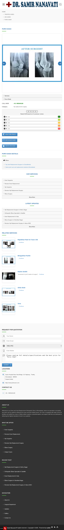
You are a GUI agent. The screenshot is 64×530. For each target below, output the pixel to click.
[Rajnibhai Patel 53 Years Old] (8, 244)
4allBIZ (48, 528)
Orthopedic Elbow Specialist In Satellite (15, 213)
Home (4, 11)
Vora (19, 303)
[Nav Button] (4, 63)
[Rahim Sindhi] (8, 276)
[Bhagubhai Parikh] (8, 260)
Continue (21, 242)
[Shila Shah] (8, 292)
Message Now (10, 140)
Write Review (10, 146)
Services (7, 95)
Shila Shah (21, 287)
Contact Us (7, 518)
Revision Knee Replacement (12, 183)
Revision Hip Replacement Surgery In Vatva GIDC (18, 223)
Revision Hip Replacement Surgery (14, 190)
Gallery (6, 513)
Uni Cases (7, 17)
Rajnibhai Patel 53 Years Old (28, 240)
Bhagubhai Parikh (24, 256)
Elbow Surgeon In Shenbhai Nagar (14, 220)
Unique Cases (8, 452)
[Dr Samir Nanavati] (32, 4)
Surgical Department (10, 504)
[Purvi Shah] (32, 63)
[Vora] (8, 308)
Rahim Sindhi (22, 271)
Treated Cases (9, 14)
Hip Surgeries (8, 187)
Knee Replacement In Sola (12, 216)
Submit (6, 365)
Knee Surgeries (9, 180)
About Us (7, 500)
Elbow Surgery (8, 193)
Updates (6, 509)
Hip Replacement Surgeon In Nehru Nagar (16, 209)
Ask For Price (10, 134)
